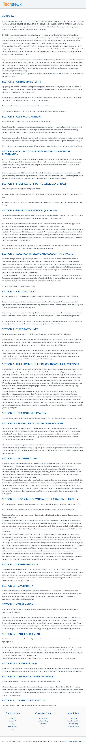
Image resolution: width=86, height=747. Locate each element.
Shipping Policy (73, 726)
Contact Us (12, 721)
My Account (43, 718)
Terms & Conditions (73, 721)
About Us (12, 718)
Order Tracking (43, 721)
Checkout (43, 724)
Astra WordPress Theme (76, 741)
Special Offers (12, 726)
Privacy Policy (73, 718)
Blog (12, 724)
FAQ (12, 729)
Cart (43, 726)
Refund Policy (73, 724)
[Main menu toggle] (81, 4)
